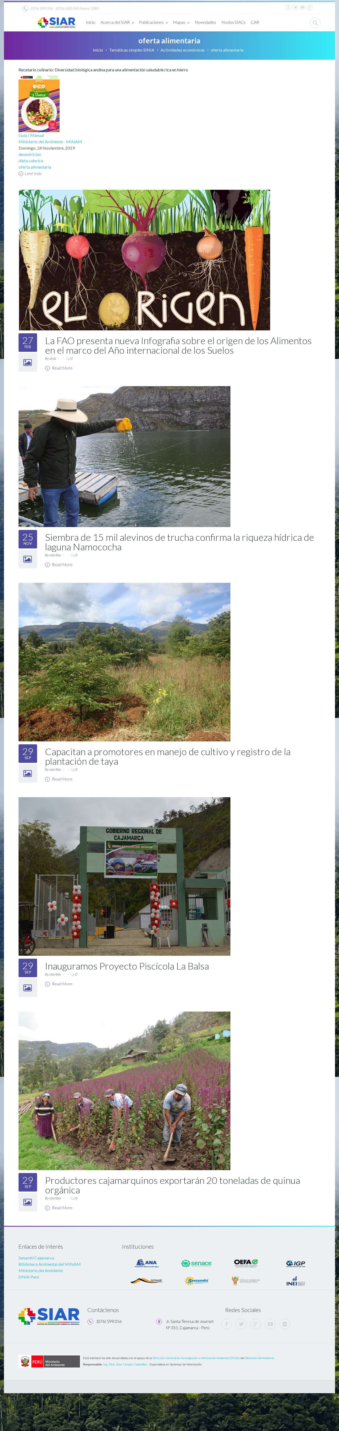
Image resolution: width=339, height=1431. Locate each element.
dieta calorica (31, 160)
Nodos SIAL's (233, 22)
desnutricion (30, 154)
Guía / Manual (31, 135)
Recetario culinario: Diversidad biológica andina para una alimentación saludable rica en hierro (103, 69)
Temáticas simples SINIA (131, 49)
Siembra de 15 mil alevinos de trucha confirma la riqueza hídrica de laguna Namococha (179, 541)
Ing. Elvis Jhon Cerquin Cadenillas (125, 1364)
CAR (255, 22)
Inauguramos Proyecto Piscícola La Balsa (127, 966)
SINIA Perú (29, 1276)
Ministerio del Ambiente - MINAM (50, 141)
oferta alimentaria (35, 166)
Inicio (90, 22)
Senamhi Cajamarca (36, 1257)
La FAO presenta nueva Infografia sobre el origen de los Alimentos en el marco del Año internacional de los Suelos (178, 345)
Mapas (179, 22)
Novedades (205, 22)
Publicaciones (151, 22)
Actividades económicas (182, 49)
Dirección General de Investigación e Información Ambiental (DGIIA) (196, 1358)
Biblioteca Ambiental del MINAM (50, 1264)
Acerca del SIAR (115, 22)
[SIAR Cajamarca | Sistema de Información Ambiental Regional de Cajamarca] (56, 20)
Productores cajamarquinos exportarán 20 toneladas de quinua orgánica (172, 1184)
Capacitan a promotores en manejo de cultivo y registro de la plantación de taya (168, 756)
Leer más (33, 173)
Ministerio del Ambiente (41, 1270)
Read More (62, 367)
